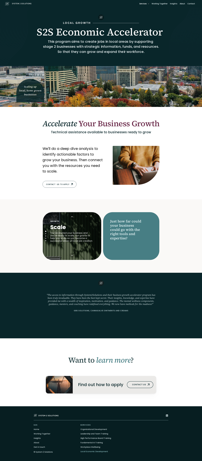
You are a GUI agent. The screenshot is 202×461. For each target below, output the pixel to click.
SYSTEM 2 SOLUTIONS (22, 3)
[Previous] (72, 217)
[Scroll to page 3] (45, 236)
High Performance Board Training (95, 438)
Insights (173, 3)
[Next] (72, 255)
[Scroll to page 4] (45, 238)
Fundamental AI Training (91, 442)
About (182, 3)
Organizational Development (93, 429)
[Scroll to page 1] (45, 231)
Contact (191, 3)
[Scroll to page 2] (45, 233)
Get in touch (39, 447)
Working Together (160, 3)
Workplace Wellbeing (90, 447)
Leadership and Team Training (94, 433)
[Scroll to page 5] (45, 240)
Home (36, 429)
